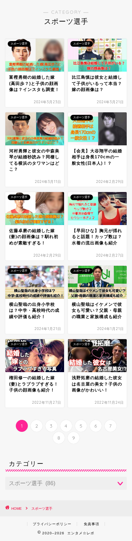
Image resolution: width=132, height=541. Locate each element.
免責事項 (91, 524)
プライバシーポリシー (52, 524)
